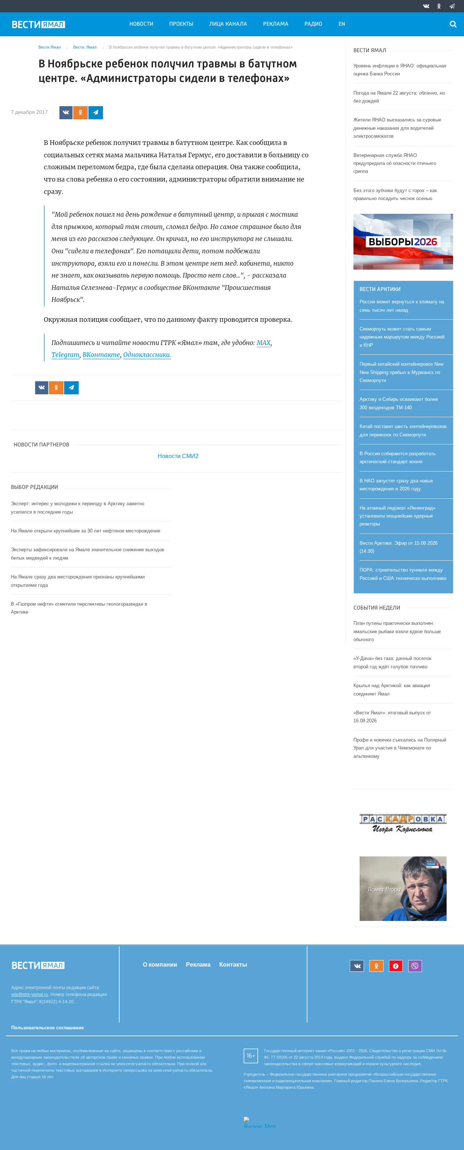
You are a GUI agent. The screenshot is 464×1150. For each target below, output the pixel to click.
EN (342, 24)
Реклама (276, 24)
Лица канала (228, 24)
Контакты (233, 965)
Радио (313, 24)
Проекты (181, 24)
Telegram (65, 355)
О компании (160, 965)
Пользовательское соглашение (47, 1027)
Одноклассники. (147, 355)
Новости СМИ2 (178, 456)
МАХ (263, 343)
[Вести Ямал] (40, 26)
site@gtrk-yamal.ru (29, 994)
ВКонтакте (101, 355)
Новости (141, 24)
